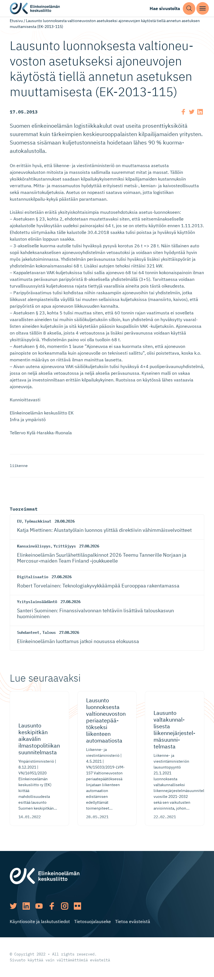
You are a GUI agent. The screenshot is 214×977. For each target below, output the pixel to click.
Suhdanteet (28, 632)
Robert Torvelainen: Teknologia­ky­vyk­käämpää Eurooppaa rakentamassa (98, 585)
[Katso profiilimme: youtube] (39, 906)
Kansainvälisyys (33, 546)
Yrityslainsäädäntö (37, 601)
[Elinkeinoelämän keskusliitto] (44, 875)
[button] (189, 8)
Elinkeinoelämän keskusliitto (35, 8)
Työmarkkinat (38, 521)
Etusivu (16, 20)
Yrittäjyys (65, 546)
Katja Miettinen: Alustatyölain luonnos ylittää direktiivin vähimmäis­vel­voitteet (104, 530)
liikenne (19, 465)
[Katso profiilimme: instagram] (64, 906)
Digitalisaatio (32, 576)
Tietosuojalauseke (92, 921)
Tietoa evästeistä (132, 921)
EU (19, 521)
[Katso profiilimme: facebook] (51, 906)
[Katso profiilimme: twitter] (13, 906)
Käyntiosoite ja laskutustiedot (40, 921)
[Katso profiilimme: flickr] (77, 906)
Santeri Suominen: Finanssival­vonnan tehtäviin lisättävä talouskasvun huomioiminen (95, 613)
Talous (49, 632)
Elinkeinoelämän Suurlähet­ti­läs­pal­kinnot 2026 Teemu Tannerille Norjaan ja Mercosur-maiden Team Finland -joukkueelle (101, 558)
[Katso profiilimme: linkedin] (26, 906)
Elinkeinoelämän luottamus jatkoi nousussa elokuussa (78, 641)
